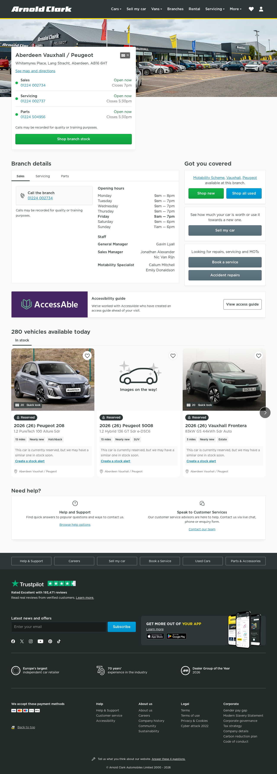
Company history (151, 721)
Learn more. (85, 597)
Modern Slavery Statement (243, 715)
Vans (155, 9)
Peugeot (250, 178)
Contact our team (202, 529)
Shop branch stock (73, 139)
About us (145, 710)
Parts (65, 176)
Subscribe (121, 627)
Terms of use (190, 715)
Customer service (109, 715)
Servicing (213, 9)
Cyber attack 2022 (194, 726)
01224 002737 (33, 101)
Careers (74, 561)
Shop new (206, 193)
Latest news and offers (31, 618)
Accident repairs (225, 275)
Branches (175, 9)
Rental (194, 9)
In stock (22, 340)
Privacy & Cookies (194, 721)
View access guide (242, 304)
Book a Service (160, 561)
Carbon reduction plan (240, 736)
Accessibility (105, 721)
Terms (185, 710)
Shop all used (244, 193)
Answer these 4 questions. (168, 759)
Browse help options (75, 524)
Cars (115, 9)
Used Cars (202, 561)
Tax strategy (232, 726)
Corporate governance (240, 721)
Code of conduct (235, 741)
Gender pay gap (235, 710)
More (234, 9)
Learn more (155, 629)
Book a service (225, 262)
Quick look (30, 405)
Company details (235, 731)
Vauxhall (233, 178)
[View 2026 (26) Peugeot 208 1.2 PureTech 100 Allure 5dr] (52, 379)
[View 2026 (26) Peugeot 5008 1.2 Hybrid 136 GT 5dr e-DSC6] (138, 379)
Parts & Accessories (246, 561)
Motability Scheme (208, 178)
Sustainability (148, 731)
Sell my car (136, 9)
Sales (20, 176)
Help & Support (31, 561)
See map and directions (35, 71)
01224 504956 (33, 117)
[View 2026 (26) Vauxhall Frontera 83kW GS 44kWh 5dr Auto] (224, 379)
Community (147, 726)
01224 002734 (33, 85)
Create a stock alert (30, 461)
